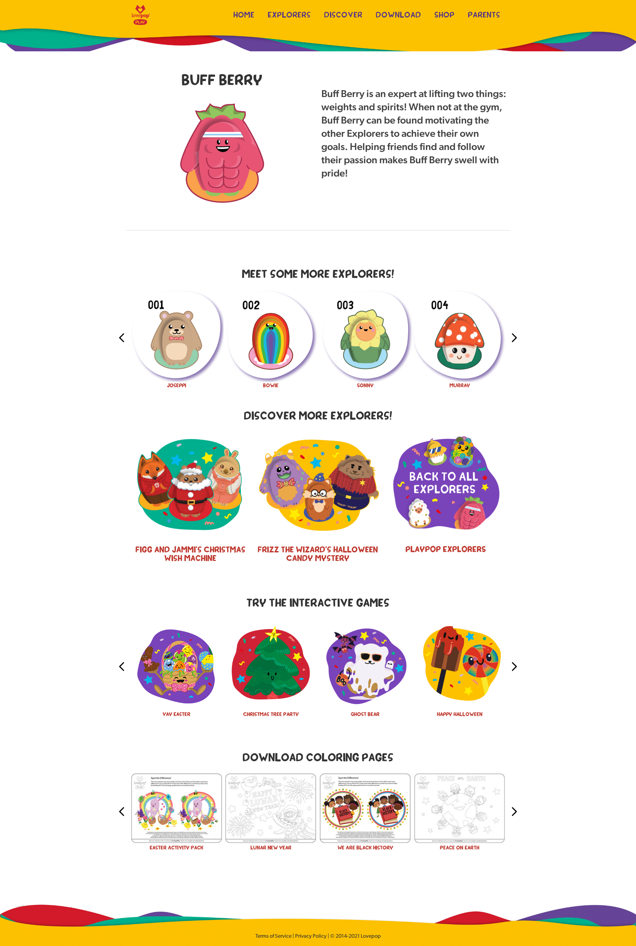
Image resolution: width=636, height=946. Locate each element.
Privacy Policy (311, 936)
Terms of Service (273, 936)
